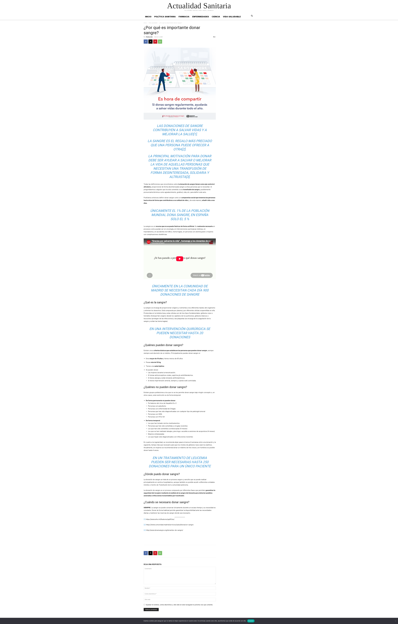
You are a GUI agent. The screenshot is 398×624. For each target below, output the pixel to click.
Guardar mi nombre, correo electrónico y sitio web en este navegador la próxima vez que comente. (179, 605)
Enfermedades (200, 16)
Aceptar (251, 621)
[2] (183, 149)
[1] (195, 134)
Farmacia (184, 16)
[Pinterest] (155, 41)
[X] (150, 41)
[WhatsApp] (160, 41)
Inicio (148, 16)
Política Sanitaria (165, 16)
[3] (187, 177)
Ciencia (216, 16)
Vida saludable (232, 16)
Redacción (149, 37)
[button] (251, 16)
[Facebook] (146, 41)
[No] (395, 621)
